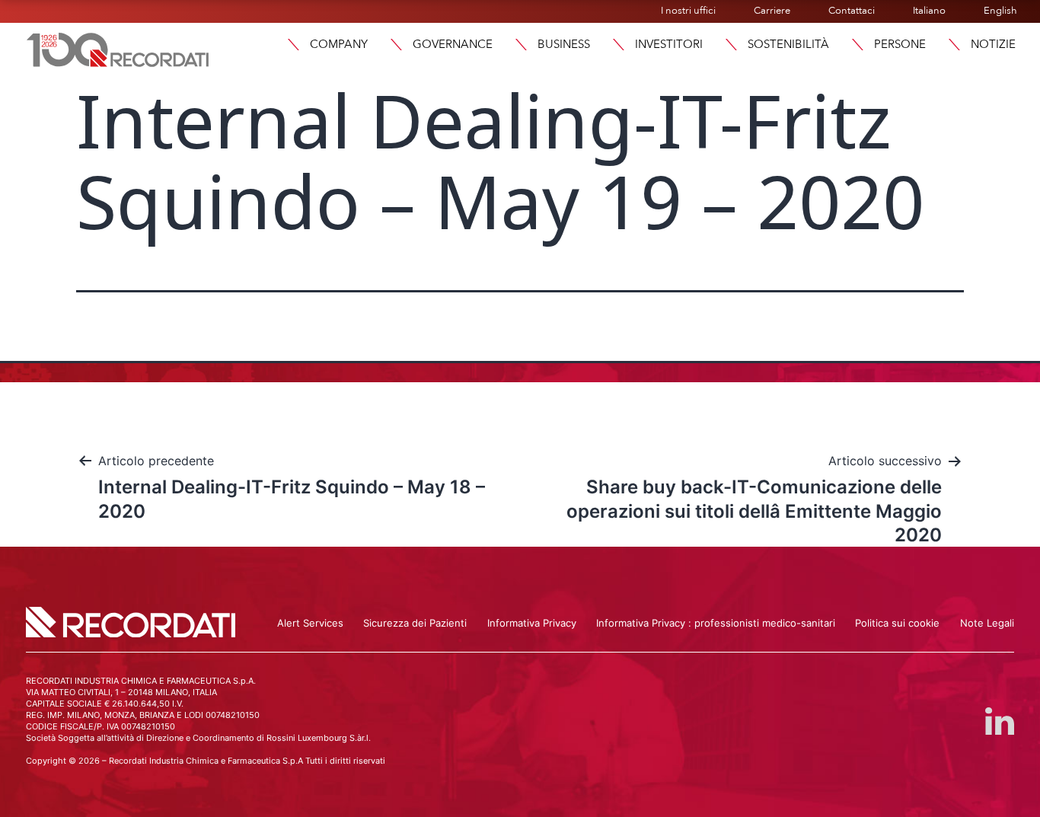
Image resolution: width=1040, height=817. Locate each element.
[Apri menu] (293, 44)
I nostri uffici (688, 11)
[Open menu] (954, 44)
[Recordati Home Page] (118, 48)
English (1000, 11)
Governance (453, 44)
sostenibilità (788, 44)
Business (564, 44)
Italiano (929, 11)
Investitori (669, 44)
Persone (900, 44)
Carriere (772, 11)
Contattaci (851, 11)
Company (339, 44)
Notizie (993, 44)
